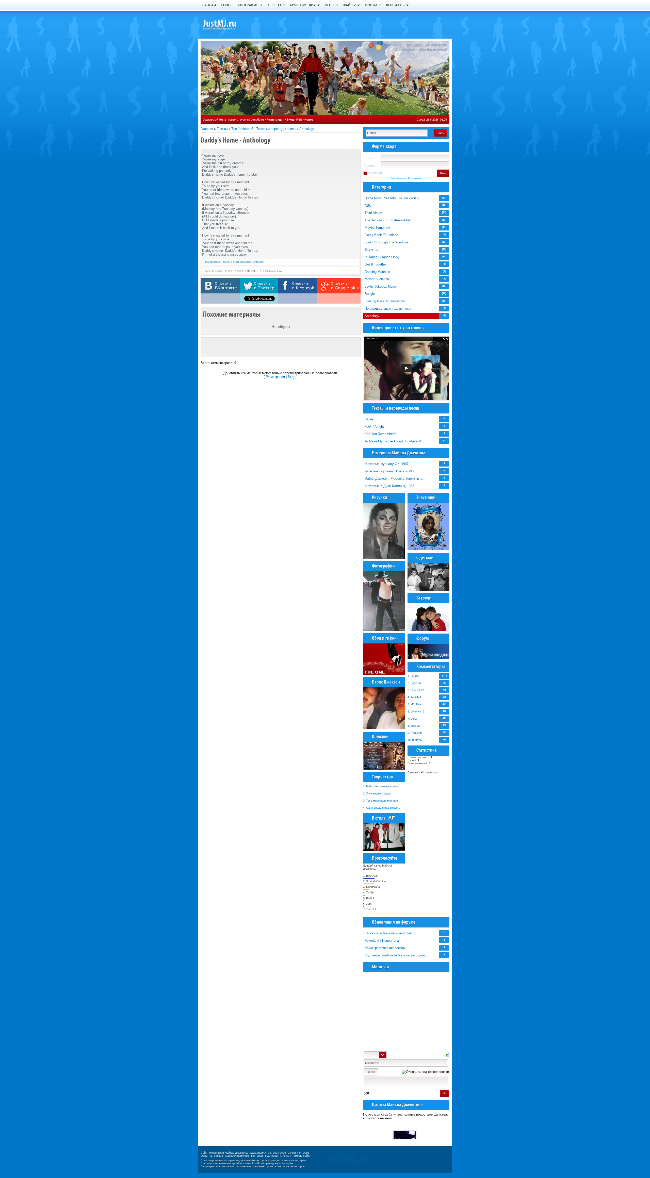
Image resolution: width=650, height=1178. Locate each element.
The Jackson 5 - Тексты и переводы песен (263, 129)
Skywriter (371, 250)
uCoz (306, 1152)
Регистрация (275, 119)
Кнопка (284, 1155)
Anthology (306, 129)
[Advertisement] (280, 347)
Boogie (370, 294)
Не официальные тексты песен (388, 308)
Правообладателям (236, 1155)
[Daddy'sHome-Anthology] (235, 140)
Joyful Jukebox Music (381, 286)
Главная (207, 129)
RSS (299, 119)
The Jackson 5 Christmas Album (389, 220)
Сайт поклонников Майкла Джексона (224, 1152)
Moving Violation (377, 279)
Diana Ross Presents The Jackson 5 (392, 198)
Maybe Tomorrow (377, 227)
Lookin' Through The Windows (387, 242)
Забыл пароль (398, 178)
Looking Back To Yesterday (385, 301)
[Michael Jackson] (228, 24)
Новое (308, 119)
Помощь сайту (301, 1155)
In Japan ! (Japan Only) (382, 257)
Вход (290, 119)
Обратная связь (211, 1155)
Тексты (222, 129)
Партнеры (271, 1155)
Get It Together (376, 264)
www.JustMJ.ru (259, 1152)
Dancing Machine (377, 272)
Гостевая (257, 1155)
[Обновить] (447, 1054)
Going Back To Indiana (381, 235)
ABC (368, 205)
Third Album (373, 213)
